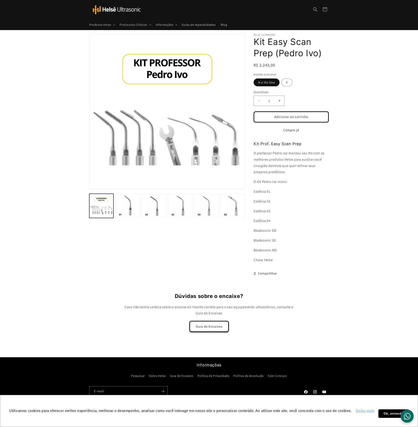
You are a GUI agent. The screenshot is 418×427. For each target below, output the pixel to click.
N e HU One (266, 82)
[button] (102, 24)
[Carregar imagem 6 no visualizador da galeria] (233, 206)
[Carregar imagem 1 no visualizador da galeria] (101, 206)
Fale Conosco (277, 376)
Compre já (291, 130)
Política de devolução (248, 376)
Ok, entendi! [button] (393, 413)
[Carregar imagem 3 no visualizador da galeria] (154, 206)
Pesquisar (138, 376)
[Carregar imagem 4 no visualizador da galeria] (180, 206)
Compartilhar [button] (267, 273)
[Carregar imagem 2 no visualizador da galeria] (128, 206)
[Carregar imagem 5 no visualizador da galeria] (206, 206)
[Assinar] (162, 391)
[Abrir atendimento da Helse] (407, 416)
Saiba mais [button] (365, 411)
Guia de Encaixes (209, 326)
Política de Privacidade (213, 376)
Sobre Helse (157, 376)
